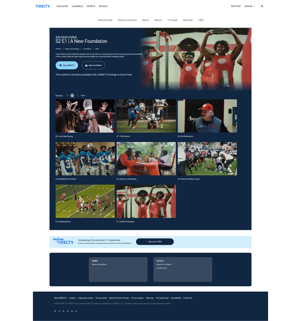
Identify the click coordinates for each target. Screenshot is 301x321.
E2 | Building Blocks (63, 221)
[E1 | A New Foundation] (146, 201)
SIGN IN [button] (248, 6)
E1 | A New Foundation (125, 221)
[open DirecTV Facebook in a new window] (59, 311)
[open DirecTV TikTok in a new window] (76, 311)
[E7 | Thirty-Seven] (146, 116)
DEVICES (103, 6)
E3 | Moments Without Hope (189, 179)
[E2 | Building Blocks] (85, 201)
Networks (188, 20)
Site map (149, 298)
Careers (72, 298)
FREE (200, 20)
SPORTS (91, 6)
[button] (262, 6)
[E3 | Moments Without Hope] (207, 158)
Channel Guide (105, 20)
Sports (145, 20)
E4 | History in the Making (126, 179)
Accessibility (176, 298)
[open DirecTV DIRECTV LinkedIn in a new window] (55, 311)
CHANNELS (77, 6)
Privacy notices (137, 298)
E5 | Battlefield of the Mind (66, 179)
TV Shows (172, 20)
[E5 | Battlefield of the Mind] (85, 158)
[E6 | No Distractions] (207, 116)
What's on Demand (127, 20)
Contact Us (187, 298)
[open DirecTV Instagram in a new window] (68, 311)
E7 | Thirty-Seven (123, 136)
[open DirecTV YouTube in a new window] (72, 311)
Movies (158, 20)
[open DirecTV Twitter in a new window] (63, 311)
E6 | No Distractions (185, 136)
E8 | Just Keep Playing (64, 136)
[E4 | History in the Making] (146, 158)
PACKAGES (62, 6)
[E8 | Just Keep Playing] (85, 116)
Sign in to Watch (95, 65)
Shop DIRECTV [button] (69, 65)
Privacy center (101, 298)
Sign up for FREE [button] (154, 241)
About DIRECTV (60, 298)
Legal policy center (85, 298)
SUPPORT (236, 6)
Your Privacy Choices (120, 298)
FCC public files (162, 298)
